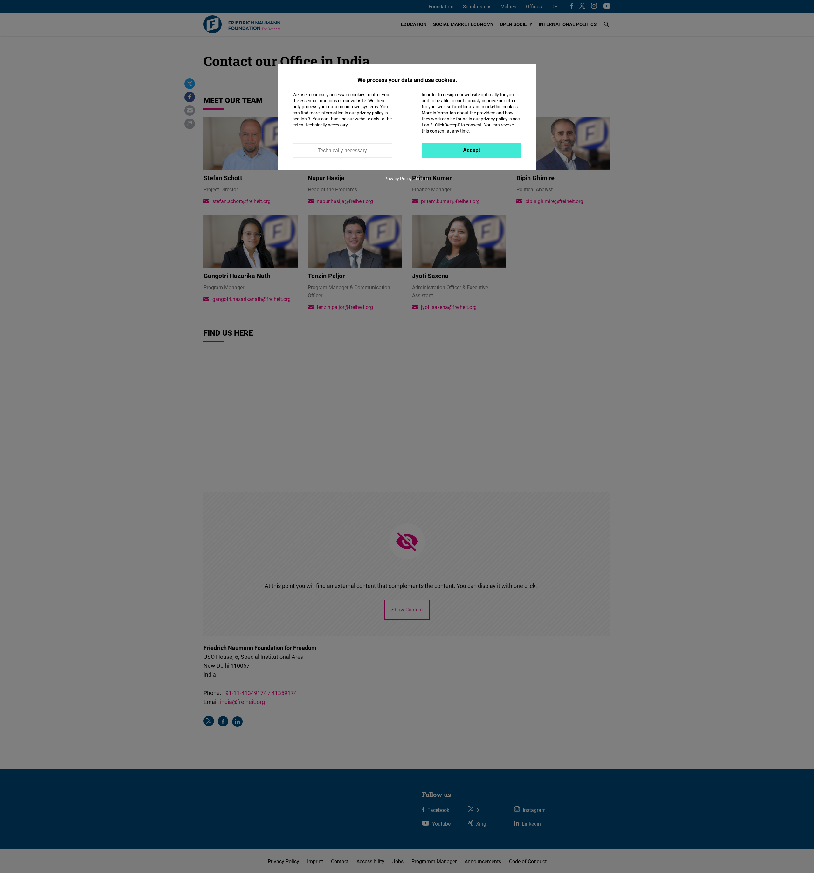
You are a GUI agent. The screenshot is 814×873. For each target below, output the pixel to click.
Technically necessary (342, 150)
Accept (471, 150)
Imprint (423, 178)
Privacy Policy (398, 178)
